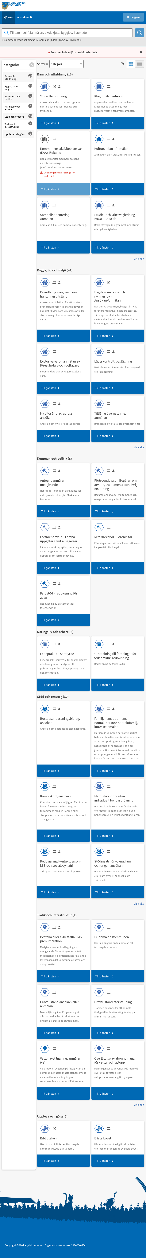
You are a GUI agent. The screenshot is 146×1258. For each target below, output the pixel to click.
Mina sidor (23, 17)
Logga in (133, 17)
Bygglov (63, 40)
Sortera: (42, 64)
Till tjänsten (48, 123)
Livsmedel (76, 40)
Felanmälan (42, 40)
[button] (31, 64)
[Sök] (139, 32)
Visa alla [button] (139, 259)
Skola (54, 40)
